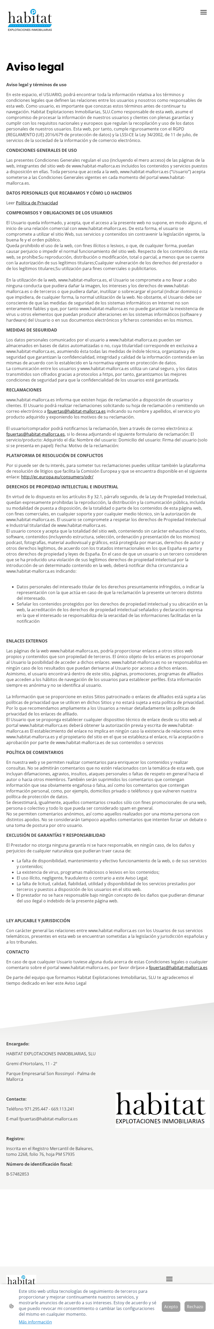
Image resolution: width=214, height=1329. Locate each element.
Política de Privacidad (37, 203)
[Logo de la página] (30, 20)
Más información (35, 1322)
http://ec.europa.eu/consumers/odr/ (57, 477)
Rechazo (195, 1306)
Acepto (171, 1306)
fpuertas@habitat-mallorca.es (76, 411)
